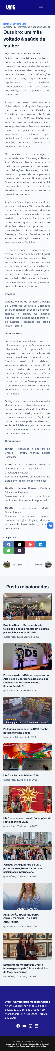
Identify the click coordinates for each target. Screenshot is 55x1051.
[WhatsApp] (8, 550)
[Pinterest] (30, 544)
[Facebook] (8, 544)
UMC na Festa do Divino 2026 (21, 775)
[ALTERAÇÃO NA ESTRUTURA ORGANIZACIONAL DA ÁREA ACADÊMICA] (27, 896)
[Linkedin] (37, 1026)
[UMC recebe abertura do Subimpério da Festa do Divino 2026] (27, 799)
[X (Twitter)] (19, 544)
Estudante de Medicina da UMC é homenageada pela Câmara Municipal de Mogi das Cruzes (25, 968)
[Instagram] (31, 1026)
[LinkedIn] (40, 544)
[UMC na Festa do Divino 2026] (27, 756)
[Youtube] (24, 1026)
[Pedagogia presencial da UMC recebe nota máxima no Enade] (27, 710)
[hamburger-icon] (41, 7)
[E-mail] (19, 550)
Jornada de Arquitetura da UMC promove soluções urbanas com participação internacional (22, 868)
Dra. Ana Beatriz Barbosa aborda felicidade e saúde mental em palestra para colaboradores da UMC (26, 629)
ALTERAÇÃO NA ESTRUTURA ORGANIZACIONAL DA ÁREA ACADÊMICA (21, 918)
